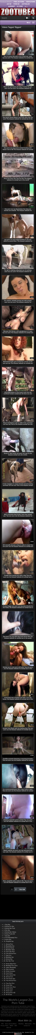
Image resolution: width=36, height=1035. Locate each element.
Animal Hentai (10, 948)
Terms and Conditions (11, 1024)
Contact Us (27, 1025)
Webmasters (28, 1024)
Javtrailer (26, 4)
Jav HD (9, 4)
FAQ (2, 1024)
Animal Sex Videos (10, 932)
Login (20, 6)
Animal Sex (9, 959)
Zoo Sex (7, 930)
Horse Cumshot (10, 971)
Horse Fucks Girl (10, 934)
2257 (15, 1025)
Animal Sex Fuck (10, 928)
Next (21, 889)
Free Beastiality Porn (11, 937)
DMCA (11, 1025)
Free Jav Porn (19, 2)
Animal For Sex (9, 926)
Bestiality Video (10, 950)
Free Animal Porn (11, 953)
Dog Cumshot (10, 969)
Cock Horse (9, 973)
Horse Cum (9, 991)
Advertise (21, 1024)
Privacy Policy (4, 1025)
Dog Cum (8, 955)
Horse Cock (9, 989)
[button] (26, 6)
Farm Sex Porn (10, 951)
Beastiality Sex (10, 946)
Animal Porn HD (10, 992)
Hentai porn (30, 2)
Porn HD (16, 4)
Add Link (8, 1027)
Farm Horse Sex (11, 975)
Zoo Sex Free (10, 961)
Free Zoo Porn (10, 983)
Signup (12, 6)
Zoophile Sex (10, 941)
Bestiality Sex (10, 957)
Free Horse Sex (10, 979)
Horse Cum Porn (11, 987)
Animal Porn (9, 944)
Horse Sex (8, 939)
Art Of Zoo (9, 994)
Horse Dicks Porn (11, 964)
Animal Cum (9, 977)
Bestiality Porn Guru (12, 965)
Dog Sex (7, 924)
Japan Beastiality (11, 967)
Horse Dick (9, 985)
